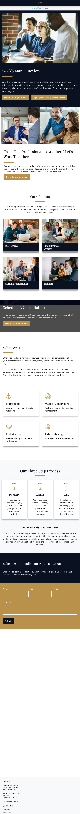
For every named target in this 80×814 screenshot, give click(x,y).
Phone (56, 589)
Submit (8, 621)
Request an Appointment (15, 97)
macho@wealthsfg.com (11, 801)
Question (7, 602)
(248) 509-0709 (13, 787)
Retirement (7, 810)
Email (30, 589)
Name (5, 589)
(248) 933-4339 (13, 785)
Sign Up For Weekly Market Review (49, 97)
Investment (7, 812)
